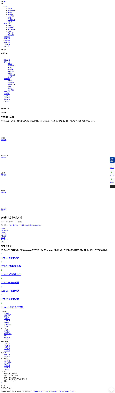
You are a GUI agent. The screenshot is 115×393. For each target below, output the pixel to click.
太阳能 (10, 25)
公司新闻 (7, 354)
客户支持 (7, 37)
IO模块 (10, 12)
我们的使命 (8, 362)
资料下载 (7, 343)
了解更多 (3, 140)
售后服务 (7, 347)
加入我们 (7, 46)
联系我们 (112, 160)
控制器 (10, 8)
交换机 (10, 22)
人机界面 (11, 16)
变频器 (10, 18)
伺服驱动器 (11, 10)
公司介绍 (7, 42)
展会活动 (7, 356)
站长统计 (72, 391)
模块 (33, 225)
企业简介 (7, 360)
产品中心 (7, 7)
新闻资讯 (7, 40)
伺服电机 (11, 14)
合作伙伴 (7, 44)
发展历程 (7, 364)
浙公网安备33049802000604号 (59, 391)
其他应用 (11, 35)
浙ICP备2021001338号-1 (40, 391)
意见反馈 (7, 349)
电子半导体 (11, 29)
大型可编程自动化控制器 (16, 225)
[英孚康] (3, 1)
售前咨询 (7, 345)
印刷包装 (11, 33)
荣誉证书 (7, 366)
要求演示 (7, 38)
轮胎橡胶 (11, 27)
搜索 (19, 221)
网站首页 (7, 60)
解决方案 (7, 23)
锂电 (9, 31)
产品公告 (7, 351)
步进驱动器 (11, 20)
